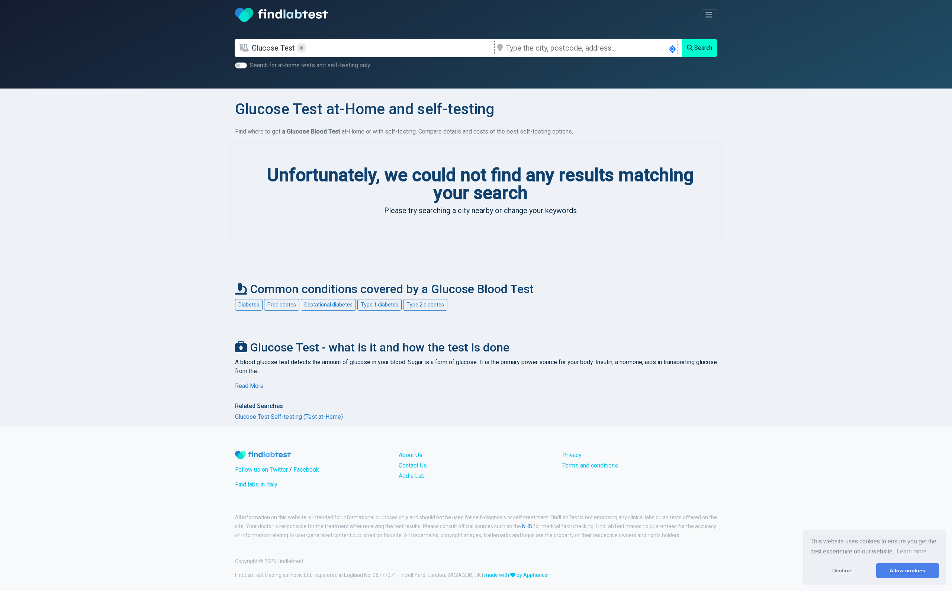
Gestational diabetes (328, 305)
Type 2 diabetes (425, 305)
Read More (249, 385)
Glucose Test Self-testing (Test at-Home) (289, 416)
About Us (410, 455)
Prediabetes (281, 305)
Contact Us (413, 465)
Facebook (306, 469)
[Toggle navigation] (709, 14)
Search (702, 47)
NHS (527, 526)
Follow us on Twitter (261, 469)
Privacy (572, 455)
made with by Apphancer (516, 575)
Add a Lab (412, 475)
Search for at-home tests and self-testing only (310, 65)
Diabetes (248, 305)
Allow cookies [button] (907, 571)
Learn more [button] (912, 551)
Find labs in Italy (256, 484)
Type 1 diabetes (379, 305)
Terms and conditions (590, 465)
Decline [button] (841, 571)
